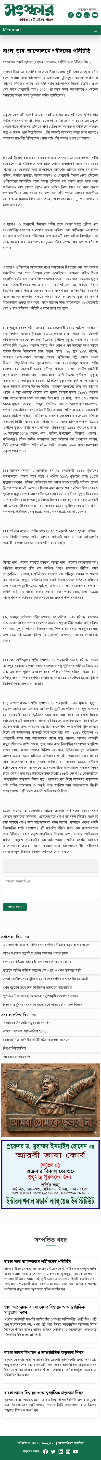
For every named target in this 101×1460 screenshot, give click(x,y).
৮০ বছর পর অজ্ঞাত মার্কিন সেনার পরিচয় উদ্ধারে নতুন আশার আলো (46, 945)
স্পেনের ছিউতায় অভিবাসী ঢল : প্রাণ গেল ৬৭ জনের (37, 962)
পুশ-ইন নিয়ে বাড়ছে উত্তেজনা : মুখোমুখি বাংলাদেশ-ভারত (40, 996)
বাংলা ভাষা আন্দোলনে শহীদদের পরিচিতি (37, 1262)
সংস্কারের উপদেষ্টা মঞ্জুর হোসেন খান (26, 1023)
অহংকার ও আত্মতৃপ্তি (16, 1057)
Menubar (12, 30)
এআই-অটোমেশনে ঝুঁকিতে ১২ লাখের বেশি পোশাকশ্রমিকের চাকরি (45, 979)
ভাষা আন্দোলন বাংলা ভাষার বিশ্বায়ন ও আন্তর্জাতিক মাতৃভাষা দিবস (44, 1310)
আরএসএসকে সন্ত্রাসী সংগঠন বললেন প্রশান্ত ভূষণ (35, 953)
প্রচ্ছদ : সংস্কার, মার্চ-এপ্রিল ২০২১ (24, 1031)
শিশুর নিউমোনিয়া (14, 1048)
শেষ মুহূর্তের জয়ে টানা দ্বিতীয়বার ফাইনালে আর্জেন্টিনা (37, 987)
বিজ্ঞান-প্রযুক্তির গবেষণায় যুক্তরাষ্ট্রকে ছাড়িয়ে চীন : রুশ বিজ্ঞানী (43, 1005)
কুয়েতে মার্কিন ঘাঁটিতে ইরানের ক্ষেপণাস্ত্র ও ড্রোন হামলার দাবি (42, 970)
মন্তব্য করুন (15, 907)
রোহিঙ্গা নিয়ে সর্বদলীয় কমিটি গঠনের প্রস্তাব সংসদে (36, 1040)
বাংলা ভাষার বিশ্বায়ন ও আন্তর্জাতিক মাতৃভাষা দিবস (44, 1352)
